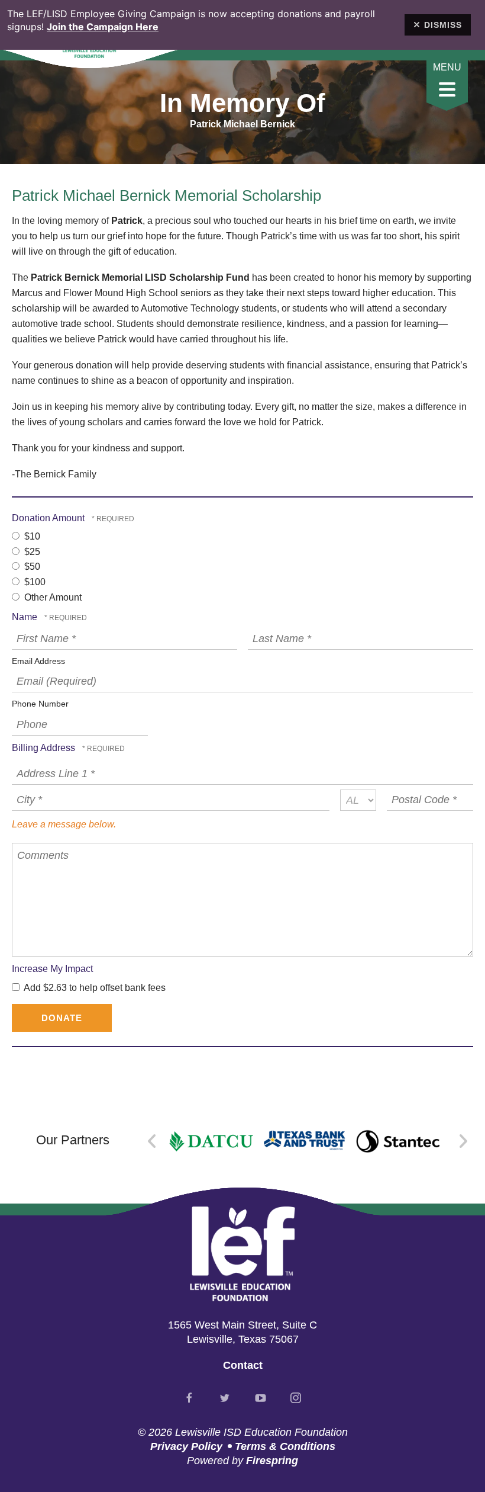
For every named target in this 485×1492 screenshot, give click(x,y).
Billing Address (44, 748)
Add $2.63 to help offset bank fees (94, 988)
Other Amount (52, 597)
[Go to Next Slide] (462, 1141)
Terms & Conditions (285, 1446)
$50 (31, 566)
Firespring (272, 1461)
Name (26, 617)
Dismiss (443, 25)
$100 (34, 582)
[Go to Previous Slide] (152, 1141)
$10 (31, 536)
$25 (31, 552)
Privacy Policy (186, 1446)
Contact (243, 1365)
